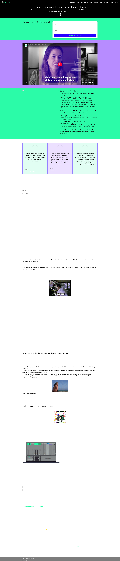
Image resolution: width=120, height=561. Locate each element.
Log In (116, 2)
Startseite (72, 2)
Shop (91, 2)
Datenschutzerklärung (28, 558)
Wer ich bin (106, 2)
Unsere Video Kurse (81, 2)
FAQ (101, 2)
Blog (112, 2)
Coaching (96, 2)
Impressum (25, 560)
